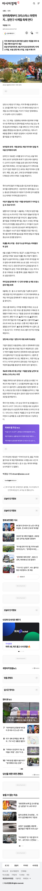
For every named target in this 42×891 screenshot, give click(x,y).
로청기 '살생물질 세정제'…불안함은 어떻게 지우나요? (28, 827)
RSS (28, 875)
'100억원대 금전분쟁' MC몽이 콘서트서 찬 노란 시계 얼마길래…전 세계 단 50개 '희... (21, 441)
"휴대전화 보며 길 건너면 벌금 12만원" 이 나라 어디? (28, 804)
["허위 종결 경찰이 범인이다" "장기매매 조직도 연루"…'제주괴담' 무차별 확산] (33, 766)
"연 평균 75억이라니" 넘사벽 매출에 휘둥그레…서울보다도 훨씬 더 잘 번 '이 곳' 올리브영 (23, 720)
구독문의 (14, 875)
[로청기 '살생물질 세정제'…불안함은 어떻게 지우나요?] (10, 831)
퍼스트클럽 (5, 875)
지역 (9, 11)
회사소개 (5, 871)
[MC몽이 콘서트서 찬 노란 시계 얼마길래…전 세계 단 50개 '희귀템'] (8, 530)
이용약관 (18, 878)
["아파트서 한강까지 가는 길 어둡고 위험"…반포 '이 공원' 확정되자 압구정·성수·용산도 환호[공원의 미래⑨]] (33, 755)
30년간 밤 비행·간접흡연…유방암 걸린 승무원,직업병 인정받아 (27, 537)
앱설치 (16, 865)
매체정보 (25, 878)
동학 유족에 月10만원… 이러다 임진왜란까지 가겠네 (28, 816)
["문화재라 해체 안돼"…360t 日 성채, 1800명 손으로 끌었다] (8, 562)
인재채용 (23, 871)
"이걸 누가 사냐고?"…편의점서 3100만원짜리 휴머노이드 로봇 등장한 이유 (21, 432)
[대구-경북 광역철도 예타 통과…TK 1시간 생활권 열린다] (33, 744)
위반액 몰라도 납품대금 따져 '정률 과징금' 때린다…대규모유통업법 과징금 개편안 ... (21, 436)
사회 (4, 11)
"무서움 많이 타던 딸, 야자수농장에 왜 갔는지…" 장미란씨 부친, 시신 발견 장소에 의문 (27, 548)
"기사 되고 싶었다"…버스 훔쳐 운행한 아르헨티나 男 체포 (27, 569)
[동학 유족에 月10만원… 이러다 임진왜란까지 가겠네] (10, 820)
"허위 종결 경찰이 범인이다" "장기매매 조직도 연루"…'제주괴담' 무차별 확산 (15, 763)
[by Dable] (35, 775)
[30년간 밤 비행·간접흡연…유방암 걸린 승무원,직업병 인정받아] (8, 541)
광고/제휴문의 (14, 871)
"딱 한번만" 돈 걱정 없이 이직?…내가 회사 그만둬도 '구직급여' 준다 (28, 839)
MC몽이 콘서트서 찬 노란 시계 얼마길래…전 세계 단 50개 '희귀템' (27, 527)
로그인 (7, 865)
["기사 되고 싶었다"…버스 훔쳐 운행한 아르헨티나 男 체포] (8, 572)
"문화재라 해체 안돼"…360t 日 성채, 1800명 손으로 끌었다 (27, 558)
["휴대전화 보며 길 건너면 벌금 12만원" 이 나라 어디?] (10, 809)
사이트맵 (35, 865)
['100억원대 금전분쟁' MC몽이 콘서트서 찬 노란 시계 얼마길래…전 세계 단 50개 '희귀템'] (33, 733)
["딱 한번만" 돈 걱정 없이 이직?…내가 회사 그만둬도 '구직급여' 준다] (10, 843)
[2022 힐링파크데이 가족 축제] (21, 69)
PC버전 (25, 865)
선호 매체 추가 (10, 33)
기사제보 (21, 875)
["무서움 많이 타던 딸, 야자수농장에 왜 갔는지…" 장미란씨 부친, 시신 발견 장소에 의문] (8, 551)
